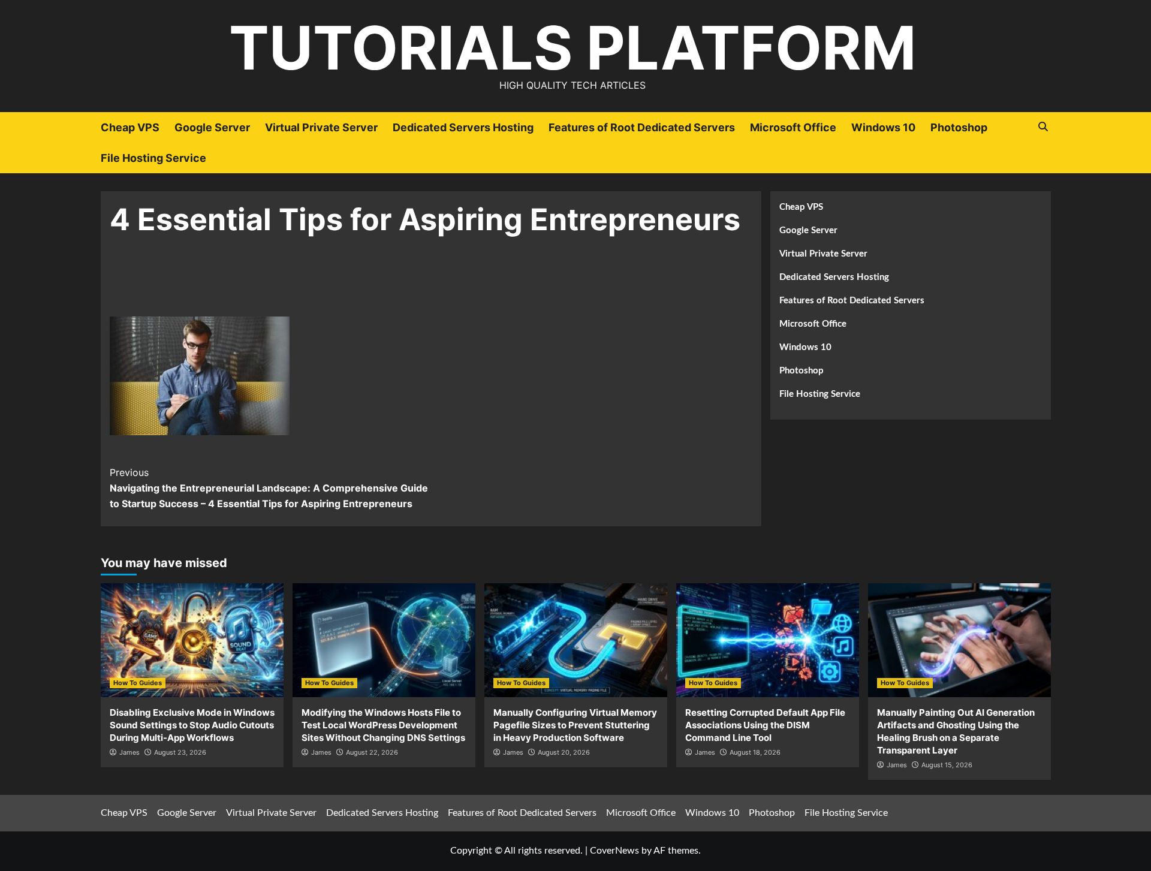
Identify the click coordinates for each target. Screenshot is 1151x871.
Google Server (212, 127)
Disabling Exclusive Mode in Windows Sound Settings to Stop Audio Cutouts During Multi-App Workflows (192, 725)
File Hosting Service (153, 158)
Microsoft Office (793, 127)
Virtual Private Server (321, 127)
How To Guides (137, 683)
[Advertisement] (431, 284)
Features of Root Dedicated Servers (642, 127)
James (129, 752)
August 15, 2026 (946, 765)
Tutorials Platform (572, 47)
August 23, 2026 (180, 752)
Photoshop (958, 127)
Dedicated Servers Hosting (463, 127)
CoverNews (614, 850)
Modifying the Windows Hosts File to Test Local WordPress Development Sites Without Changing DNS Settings (383, 725)
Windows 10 (883, 127)
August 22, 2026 (372, 752)
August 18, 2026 (755, 752)
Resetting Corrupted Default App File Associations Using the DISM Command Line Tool (765, 725)
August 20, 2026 (564, 752)
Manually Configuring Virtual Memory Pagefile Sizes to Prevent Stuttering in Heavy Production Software (575, 725)
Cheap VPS (130, 127)
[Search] (1043, 126)
